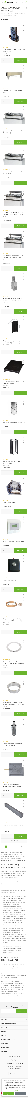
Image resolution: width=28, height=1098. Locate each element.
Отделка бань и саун (8, 1023)
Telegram (14, 1073)
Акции (3, 1031)
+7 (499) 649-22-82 (14, 1057)
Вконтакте (10, 1073)
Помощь (4, 1051)
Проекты (4, 1027)
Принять (9, 1094)
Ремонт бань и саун (8, 1039)
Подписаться (21, 1011)
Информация (5, 1047)
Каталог (4, 1019)
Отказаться (21, 1094)
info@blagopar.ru (15, 1060)
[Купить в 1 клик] (23, 30)
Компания (4, 1043)
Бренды (4, 1035)
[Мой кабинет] (22, 2)
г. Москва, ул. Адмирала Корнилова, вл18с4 (15, 1067)
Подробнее (15, 1090)
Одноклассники (18, 1073)
